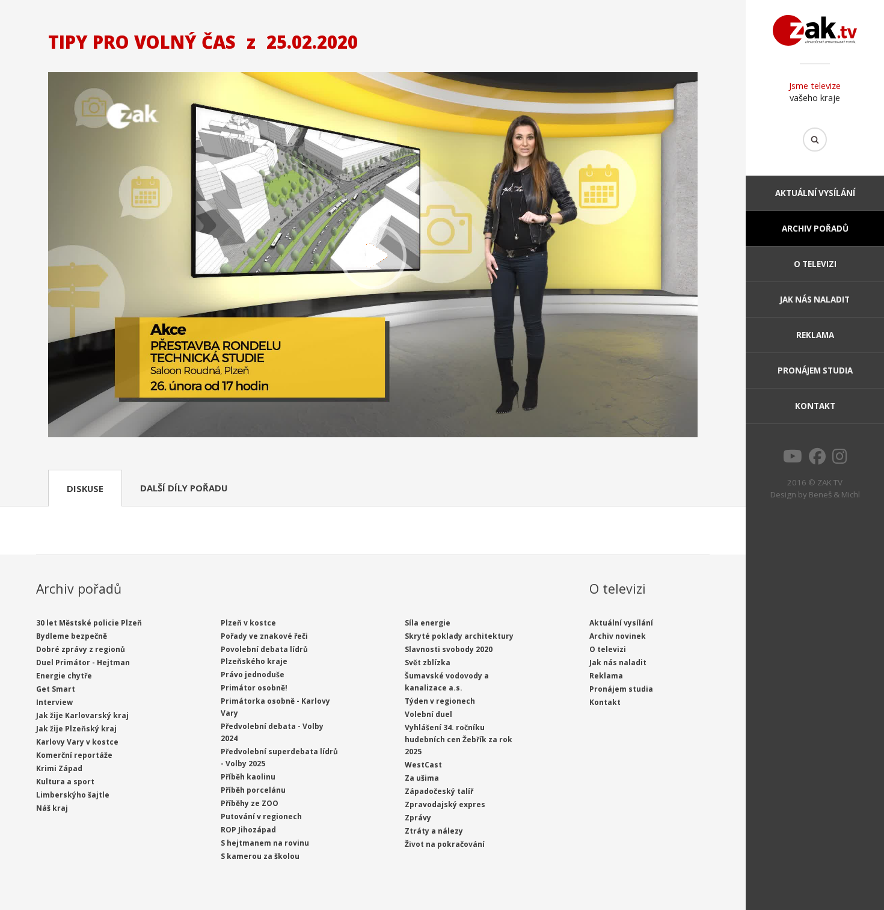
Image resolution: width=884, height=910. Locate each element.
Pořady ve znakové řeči (264, 636)
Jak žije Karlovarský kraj (82, 715)
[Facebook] (817, 459)
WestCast (423, 765)
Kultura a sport (65, 781)
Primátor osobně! (254, 688)
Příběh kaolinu (248, 777)
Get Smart (55, 689)
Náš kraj (52, 808)
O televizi (815, 264)
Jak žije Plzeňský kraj (76, 729)
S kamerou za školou (260, 856)
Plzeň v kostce (248, 623)
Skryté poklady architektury (459, 636)
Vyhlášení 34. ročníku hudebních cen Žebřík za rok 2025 (458, 739)
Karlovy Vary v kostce (77, 742)
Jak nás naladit (815, 299)
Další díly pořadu (183, 488)
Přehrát (373, 256)
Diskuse (85, 488)
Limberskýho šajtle (72, 795)
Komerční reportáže (74, 755)
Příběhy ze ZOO (249, 803)
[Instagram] (840, 459)
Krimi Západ (59, 768)
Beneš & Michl (834, 494)
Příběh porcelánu (253, 790)
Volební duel (428, 714)
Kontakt (815, 406)
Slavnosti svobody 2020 (449, 649)
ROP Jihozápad (248, 830)
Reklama (815, 335)
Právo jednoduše (252, 674)
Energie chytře (64, 676)
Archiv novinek (617, 636)
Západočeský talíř (439, 791)
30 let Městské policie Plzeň (89, 623)
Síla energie (427, 623)
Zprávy (418, 818)
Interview (54, 702)
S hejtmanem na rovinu (265, 843)
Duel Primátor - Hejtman (83, 662)
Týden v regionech (440, 701)
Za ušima (422, 778)
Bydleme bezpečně (71, 636)
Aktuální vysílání (815, 193)
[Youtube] (793, 459)
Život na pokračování (445, 844)
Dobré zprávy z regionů (80, 649)
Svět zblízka (427, 662)
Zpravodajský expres (445, 804)
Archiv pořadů (815, 228)
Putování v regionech (261, 816)
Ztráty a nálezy (434, 831)
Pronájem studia (815, 370)
